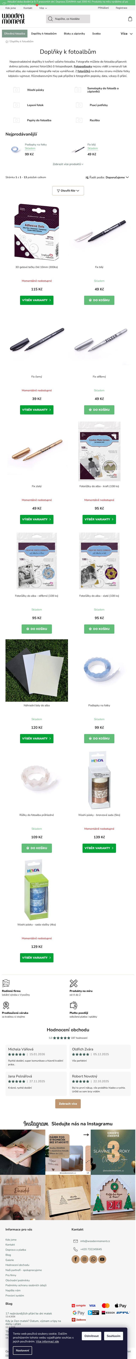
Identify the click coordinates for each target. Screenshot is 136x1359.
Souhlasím (113, 1336)
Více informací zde (47, 1341)
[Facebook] (76, 1259)
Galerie (9, 1260)
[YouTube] (102, 1259)
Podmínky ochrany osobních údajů (25, 1285)
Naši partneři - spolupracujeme (23, 1270)
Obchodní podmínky (17, 1280)
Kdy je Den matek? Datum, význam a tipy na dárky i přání (33, 1323)
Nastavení (22, 1350)
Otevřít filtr (68, 191)
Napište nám (13, 1290)
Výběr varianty (34, 300)
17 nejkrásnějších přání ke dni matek (28, 1313)
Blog (8, 1255)
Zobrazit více (68, 1104)
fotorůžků (84, 71)
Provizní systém (14, 1295)
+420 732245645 (91, 1249)
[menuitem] (14, 33)
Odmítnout (91, 1336)
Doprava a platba (15, 1250)
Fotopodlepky (83, 66)
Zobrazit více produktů (67, 164)
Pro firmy (10, 1275)
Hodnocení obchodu (68, 1030)
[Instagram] (84, 1259)
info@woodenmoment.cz (95, 1241)
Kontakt (28, 8)
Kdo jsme (10, 8)
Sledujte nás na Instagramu (82, 1124)
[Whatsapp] (93, 1259)
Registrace (121, 8)
